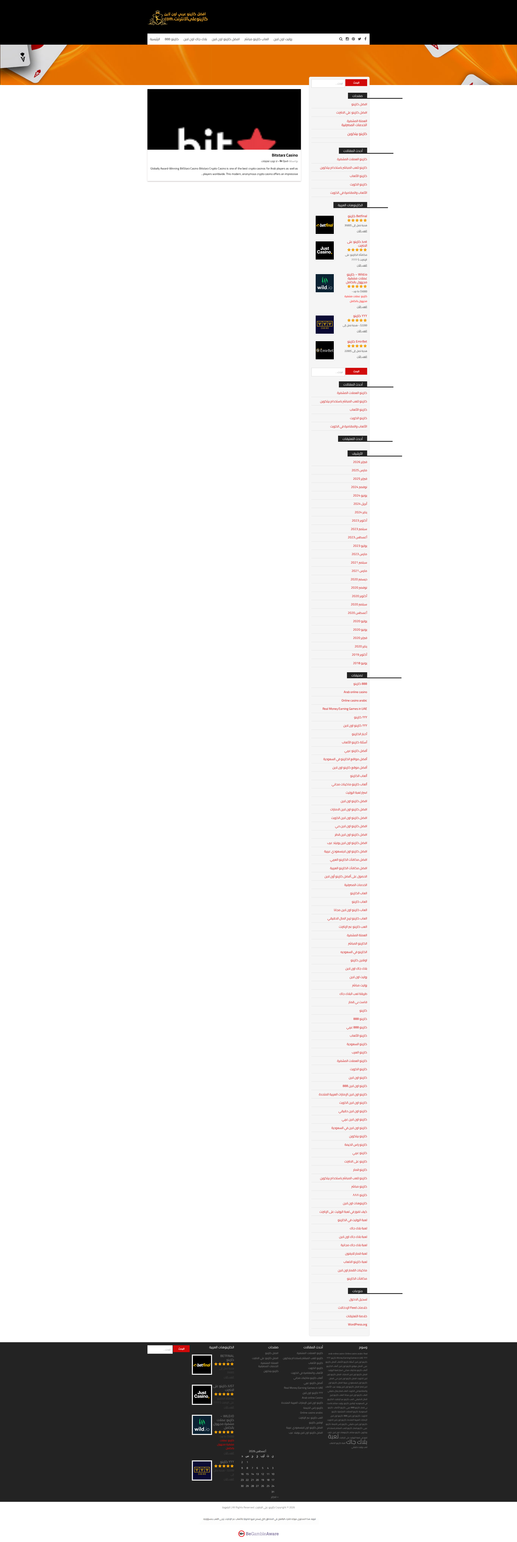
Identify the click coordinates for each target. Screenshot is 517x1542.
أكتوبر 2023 (359, 520)
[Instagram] (347, 39)
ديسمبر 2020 (359, 579)
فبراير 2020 (360, 638)
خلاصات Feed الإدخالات (352, 1308)
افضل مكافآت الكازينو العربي (348, 860)
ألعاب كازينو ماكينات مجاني (349, 784)
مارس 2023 (359, 554)
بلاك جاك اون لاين (356, 968)
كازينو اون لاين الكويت (353, 1102)
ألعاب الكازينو (358, 776)
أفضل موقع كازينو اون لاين (349, 767)
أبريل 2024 (360, 504)
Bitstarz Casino (285, 155)
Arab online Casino (312, 1397)
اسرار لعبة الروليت (356, 792)
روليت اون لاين (358, 977)
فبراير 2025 (360, 479)
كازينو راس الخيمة (356, 1145)
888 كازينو (360, 684)
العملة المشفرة (357, 121)
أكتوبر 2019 (359, 654)
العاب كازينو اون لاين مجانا (350, 910)
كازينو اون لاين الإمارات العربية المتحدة (343, 1094)
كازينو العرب (359, 1052)
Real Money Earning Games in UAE (345, 709)
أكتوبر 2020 (359, 596)
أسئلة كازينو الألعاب (354, 742)
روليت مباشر (359, 985)
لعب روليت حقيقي (359, 1447)
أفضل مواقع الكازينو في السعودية (345, 759)
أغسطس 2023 (357, 537)
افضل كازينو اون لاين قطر (351, 834)
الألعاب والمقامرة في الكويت (348, 193)
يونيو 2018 (360, 663)
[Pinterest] (353, 39)
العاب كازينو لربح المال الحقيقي (347, 918)
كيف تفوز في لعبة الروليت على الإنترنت (343, 1212)
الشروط (226, 1507)
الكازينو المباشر (357, 943)
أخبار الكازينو (359, 734)
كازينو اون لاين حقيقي (352, 1111)
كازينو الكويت (358, 184)
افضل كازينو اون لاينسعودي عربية (345, 851)
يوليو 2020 (360, 621)
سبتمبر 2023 (359, 529)
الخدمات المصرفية (354, 125)
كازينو (363, 1010)
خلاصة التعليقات (356, 1316)
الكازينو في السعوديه (353, 952)
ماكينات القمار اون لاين (352, 1270)
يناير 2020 (361, 646)
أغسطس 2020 (357, 613)
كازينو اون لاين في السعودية (349, 1128)
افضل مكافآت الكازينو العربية (348, 868)
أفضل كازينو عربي (355, 751)
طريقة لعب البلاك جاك (353, 994)
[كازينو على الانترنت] (177, 24)
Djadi (285, 161)
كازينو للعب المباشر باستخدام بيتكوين (343, 167)
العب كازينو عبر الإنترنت (353, 927)
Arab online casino (355, 692)
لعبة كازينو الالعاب (355, 1262)
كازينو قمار (360, 1170)
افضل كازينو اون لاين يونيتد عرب (347, 843)
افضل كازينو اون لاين (354, 801)
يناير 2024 (361, 512)
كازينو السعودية (357, 1044)
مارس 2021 (359, 571)
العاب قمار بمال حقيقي (338, 1391)
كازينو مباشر (359, 1186)
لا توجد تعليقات (269, 161)
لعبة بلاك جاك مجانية (354, 1245)
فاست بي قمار (358, 1002)
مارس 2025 (359, 470)
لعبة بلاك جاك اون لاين (353, 1237)
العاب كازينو (359, 902)
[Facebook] (365, 39)
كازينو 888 (360, 1019)
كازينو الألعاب (358, 176)
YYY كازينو (360, 717)
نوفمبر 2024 (359, 487)
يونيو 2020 (360, 629)
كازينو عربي (359, 1153)
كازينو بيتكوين (357, 133)
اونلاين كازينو (359, 960)
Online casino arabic (354, 700)
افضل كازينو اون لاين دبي (351, 826)
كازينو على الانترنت (355, 1161)
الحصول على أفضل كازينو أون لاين (346, 876)
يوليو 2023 (360, 546)
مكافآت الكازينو (357, 1278)
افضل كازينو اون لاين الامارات (348, 809)
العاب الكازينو (358, 893)
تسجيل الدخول (358, 1299)
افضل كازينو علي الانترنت (351, 112)
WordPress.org (357, 1324)
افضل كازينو (359, 104)
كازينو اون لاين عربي (354, 1119)
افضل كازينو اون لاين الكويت (349, 818)
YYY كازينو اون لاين (355, 725)
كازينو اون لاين (358, 1077)
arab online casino (336, 1354)
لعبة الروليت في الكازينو (352, 1220)
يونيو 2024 (360, 495)
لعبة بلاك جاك (358, 1228)
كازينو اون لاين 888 (355, 1086)
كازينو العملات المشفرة (352, 159)
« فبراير (274, 1496)
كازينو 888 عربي (356, 1027)
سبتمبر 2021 (359, 562)
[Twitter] (359, 39)
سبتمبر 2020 (359, 604)
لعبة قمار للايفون (356, 1253)
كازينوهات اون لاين (355, 1203)
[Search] (341, 39)
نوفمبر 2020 (359, 587)
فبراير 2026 (360, 462)
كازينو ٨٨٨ (360, 1195)
